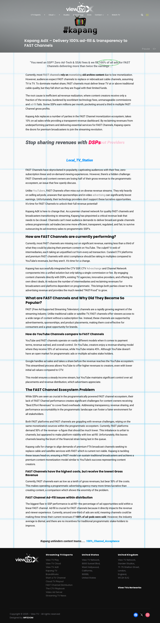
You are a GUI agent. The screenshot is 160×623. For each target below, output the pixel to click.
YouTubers (39, 190)
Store (89, 15)
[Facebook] (136, 614)
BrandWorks (52, 574)
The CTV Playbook (55, 588)
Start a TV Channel (55, 577)
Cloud (51, 15)
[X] (142, 614)
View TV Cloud (53, 563)
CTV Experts (36, 15)
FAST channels (51, 74)
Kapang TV (51, 570)
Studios (66, 15)
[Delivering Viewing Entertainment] (27, 555)
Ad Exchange (78, 15)
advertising (99, 195)
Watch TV (116, 15)
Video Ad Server (54, 592)
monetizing (75, 74)
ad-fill (33, 104)
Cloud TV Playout (55, 581)
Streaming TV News (56, 595)
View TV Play (52, 559)
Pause (146, 48)
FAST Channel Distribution (59, 585)
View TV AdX (52, 567)
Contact (98, 15)
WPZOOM (28, 617)
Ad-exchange (94, 268)
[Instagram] (147, 614)
